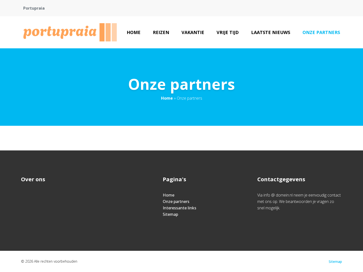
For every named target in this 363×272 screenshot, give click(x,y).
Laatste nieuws (270, 32)
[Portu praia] (70, 32)
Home (134, 32)
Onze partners (321, 32)
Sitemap (170, 214)
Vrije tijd (228, 32)
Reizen (161, 32)
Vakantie (193, 32)
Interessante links (179, 208)
